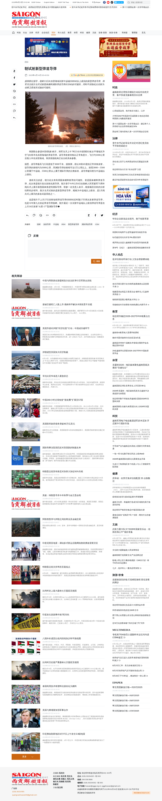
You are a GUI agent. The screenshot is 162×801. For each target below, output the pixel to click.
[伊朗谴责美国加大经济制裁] (26, 360)
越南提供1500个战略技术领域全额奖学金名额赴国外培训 (130, 344)
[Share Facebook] (14, 77)
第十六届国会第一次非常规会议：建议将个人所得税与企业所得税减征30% (131, 125)
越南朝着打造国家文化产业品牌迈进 (127, 555)
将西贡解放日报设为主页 (141, 793)
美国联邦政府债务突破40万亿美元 (58, 423)
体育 (76, 32)
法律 (31, 32)
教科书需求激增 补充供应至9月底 (126, 338)
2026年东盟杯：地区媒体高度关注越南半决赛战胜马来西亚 (130, 392)
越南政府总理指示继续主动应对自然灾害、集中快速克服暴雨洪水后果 (130, 93)
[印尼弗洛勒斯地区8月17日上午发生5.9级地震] (26, 742)
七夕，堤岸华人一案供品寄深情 (125, 568)
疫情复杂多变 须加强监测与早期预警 (127, 497)
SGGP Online (35, 2)
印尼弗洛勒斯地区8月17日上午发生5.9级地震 (63, 734)
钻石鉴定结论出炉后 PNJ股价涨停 (126, 237)
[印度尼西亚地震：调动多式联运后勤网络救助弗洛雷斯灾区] (26, 551)
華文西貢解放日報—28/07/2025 (125, 705)
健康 (88, 32)
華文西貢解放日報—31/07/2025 (127, 687)
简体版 (124, 32)
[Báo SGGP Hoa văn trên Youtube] (108, 2)
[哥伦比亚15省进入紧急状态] (26, 384)
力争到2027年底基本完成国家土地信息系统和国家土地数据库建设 (130, 117)
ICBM (97, 224)
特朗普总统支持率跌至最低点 (56, 567)
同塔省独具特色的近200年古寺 (125, 610)
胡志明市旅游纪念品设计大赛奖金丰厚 (128, 605)
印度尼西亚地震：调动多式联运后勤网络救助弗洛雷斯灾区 (70, 543)
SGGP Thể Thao (63, 2)
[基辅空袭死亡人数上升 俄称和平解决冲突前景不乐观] (26, 312)
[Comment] (14, 111)
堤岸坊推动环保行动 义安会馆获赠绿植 (130, 259)
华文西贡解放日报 (29, 19)
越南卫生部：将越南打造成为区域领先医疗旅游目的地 (131, 503)
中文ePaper (96, 2)
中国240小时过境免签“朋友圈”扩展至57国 (62, 400)
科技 (82, 32)
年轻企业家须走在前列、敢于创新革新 (130, 218)
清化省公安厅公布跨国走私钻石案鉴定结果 (130, 161)
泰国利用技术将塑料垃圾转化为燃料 (59, 686)
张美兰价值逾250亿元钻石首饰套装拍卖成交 (131, 175)
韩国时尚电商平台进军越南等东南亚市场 (129, 232)
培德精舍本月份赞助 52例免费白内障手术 (130, 305)
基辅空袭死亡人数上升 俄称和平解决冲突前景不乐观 (67, 304)
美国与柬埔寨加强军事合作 (55, 710)
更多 (24, 757)
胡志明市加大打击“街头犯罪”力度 (126, 169)
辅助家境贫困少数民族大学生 (124, 299)
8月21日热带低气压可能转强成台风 (127, 670)
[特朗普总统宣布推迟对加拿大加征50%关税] (26, 479)
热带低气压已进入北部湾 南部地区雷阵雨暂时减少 (130, 659)
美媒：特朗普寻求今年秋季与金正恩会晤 (61, 495)
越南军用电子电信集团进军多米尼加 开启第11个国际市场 (130, 422)
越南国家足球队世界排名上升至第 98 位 (129, 386)
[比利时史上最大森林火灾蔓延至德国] (26, 598)
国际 (53, 32)
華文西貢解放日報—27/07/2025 (125, 711)
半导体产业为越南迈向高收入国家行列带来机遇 (131, 447)
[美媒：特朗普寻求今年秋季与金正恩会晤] (26, 503)
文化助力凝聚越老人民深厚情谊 (125, 550)
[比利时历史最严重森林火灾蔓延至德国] (26, 670)
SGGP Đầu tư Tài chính (80, 2)
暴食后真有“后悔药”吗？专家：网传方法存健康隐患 (131, 516)
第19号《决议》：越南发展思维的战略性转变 (131, 248)
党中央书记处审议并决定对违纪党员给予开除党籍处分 (130, 144)
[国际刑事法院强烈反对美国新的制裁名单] (26, 455)
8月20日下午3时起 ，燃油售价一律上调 (129, 676)
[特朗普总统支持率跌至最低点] (26, 574)
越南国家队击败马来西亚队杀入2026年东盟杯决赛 (130, 407)
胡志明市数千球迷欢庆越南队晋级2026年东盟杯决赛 (130, 400)
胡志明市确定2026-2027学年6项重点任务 (131, 317)
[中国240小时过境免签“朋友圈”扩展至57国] (26, 407)
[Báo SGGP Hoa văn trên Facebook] (104, 2)
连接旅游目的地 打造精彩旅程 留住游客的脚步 (131, 581)
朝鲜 (39, 224)
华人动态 (61, 32)
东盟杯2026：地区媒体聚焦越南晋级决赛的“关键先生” (130, 366)
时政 (19, 32)
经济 (37, 32)
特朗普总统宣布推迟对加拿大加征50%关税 (62, 471)
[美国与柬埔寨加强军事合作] (26, 718)
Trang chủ (13, 32)
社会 (25, 32)
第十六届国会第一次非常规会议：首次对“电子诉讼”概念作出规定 (119, 7)
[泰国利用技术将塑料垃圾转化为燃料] (26, 694)
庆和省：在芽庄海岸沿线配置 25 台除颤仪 (131, 479)
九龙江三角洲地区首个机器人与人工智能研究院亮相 (131, 465)
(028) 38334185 (18, 792)
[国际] (14, 117)
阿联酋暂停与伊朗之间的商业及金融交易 (61, 519)
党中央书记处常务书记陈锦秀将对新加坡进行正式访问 (64, 7)
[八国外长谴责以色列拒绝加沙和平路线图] (26, 646)
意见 (144, 32)
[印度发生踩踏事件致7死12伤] (26, 622)
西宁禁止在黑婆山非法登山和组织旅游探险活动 (131, 616)
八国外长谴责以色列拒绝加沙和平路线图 (61, 638)
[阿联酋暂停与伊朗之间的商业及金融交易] (26, 527)
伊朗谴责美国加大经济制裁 (55, 352)
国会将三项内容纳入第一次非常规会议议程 (130, 131)
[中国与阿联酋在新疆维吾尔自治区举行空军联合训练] (26, 288)
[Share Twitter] (14, 84)
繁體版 (134, 32)
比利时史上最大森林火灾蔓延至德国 (59, 590)
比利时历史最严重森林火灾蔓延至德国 (60, 662)
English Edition (49, 2)
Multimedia (121, 630)
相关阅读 (17, 276)
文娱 (94, 32)
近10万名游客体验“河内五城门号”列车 (128, 623)
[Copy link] (14, 104)
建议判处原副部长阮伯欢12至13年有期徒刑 (130, 180)
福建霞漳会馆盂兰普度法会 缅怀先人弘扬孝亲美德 (130, 293)
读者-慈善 (103, 32)
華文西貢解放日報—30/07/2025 (125, 695)
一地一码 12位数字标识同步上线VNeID (128, 454)
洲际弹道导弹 (87, 224)
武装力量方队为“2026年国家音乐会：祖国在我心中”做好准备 (131, 530)
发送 (98, 261)
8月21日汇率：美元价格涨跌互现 (126, 665)
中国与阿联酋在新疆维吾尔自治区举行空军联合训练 (67, 280)
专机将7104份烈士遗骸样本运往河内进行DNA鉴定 (130, 636)
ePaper (117, 682)
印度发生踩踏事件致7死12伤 (55, 614)
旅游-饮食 (113, 32)
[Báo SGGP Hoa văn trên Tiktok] (112, 2)
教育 (70, 32)
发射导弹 (47, 224)
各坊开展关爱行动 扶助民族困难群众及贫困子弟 (130, 285)
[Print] (14, 97)
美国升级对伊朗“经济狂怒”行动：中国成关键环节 (65, 328)
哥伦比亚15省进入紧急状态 (55, 376)
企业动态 (45, 32)
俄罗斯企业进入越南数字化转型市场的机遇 (130, 242)
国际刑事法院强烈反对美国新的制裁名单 (61, 447)
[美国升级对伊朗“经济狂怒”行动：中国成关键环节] (26, 336)
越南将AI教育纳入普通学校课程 (125, 332)
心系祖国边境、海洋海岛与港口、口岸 (128, 111)
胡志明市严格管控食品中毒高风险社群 (128, 510)
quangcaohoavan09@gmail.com (24, 795)
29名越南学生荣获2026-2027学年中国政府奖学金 (130, 352)
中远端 (56, 224)
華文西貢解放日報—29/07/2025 (125, 700)
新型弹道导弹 (73, 224)
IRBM (63, 224)
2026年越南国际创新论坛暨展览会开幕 (128, 459)
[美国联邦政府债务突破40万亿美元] (26, 431)
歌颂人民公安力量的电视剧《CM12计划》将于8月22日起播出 (130, 561)
